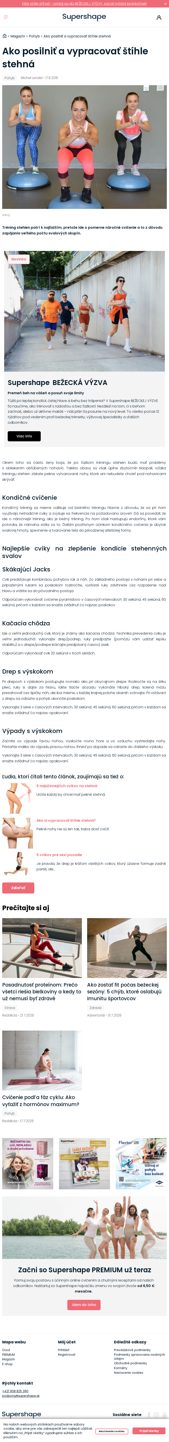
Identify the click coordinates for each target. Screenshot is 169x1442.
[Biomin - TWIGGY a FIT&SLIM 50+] (27, 1163)
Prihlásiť (159, 17)
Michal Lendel (31, 78)
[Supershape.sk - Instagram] (156, 1415)
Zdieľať (18, 887)
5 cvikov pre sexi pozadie (59, 854)
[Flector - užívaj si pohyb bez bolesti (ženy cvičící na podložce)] (141, 1163)
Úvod (6, 1350)
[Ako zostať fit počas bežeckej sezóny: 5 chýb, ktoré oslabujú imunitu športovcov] (127, 948)
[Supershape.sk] (84, 17)
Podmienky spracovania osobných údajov (139, 1357)
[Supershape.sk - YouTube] (164, 1415)
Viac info (24, 436)
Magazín (8, 1359)
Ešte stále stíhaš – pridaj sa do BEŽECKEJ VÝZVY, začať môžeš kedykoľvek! (84, 3)
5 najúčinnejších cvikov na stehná (67, 785)
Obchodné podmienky (130, 1363)
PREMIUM (8, 1355)
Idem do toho (84, 1304)
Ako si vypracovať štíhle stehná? (67, 820)
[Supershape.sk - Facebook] (149, 1415)
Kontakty (120, 1368)
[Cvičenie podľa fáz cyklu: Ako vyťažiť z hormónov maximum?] (42, 1060)
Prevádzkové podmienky (132, 1350)
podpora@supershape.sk (21, 1396)
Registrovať (66, 1355)
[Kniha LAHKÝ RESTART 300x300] (84, 1163)
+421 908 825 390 (15, 1391)
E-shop (7, 1364)
